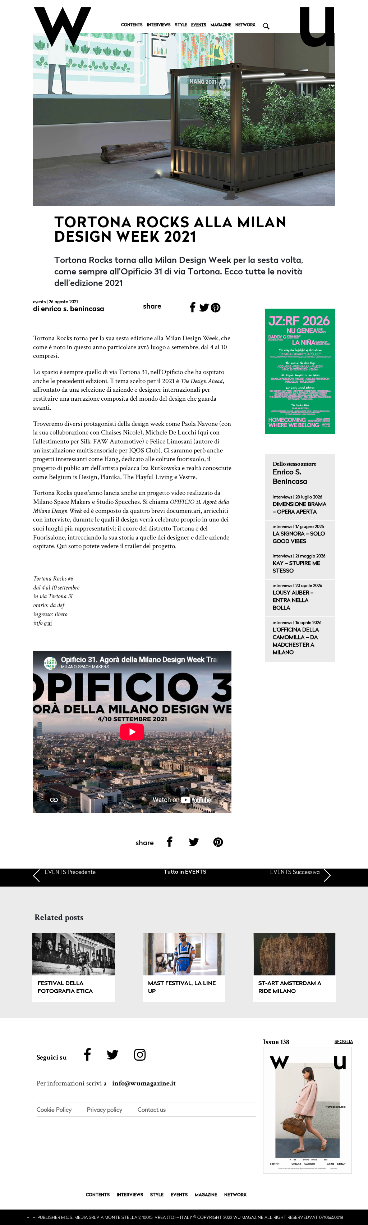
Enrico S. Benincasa (72, 309)
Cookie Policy (54, 1109)
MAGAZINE (221, 25)
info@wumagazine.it (144, 1083)
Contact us (152, 1109)
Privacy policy (104, 1109)
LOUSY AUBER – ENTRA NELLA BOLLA (293, 601)
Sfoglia (344, 1042)
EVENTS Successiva (295, 872)
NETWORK (245, 25)
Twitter (204, 310)
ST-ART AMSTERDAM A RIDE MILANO (289, 987)
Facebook (192, 310)
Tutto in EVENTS (185, 872)
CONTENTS (132, 25)
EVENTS (198, 25)
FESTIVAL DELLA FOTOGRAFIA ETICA (65, 987)
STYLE (181, 25)
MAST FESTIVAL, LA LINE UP (182, 987)
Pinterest (215, 310)
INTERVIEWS (159, 25)
